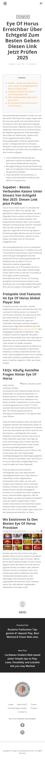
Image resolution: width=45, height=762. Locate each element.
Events (33, 704)
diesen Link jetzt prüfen (28, 329)
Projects (33, 708)
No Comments (31, 64)
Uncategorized (23, 17)
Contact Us (22, 712)
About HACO (22, 704)
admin (13, 64)
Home (10, 704)
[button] (41, 3)
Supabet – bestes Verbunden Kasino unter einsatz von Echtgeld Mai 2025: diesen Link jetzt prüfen (23, 86)
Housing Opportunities (17, 708)
